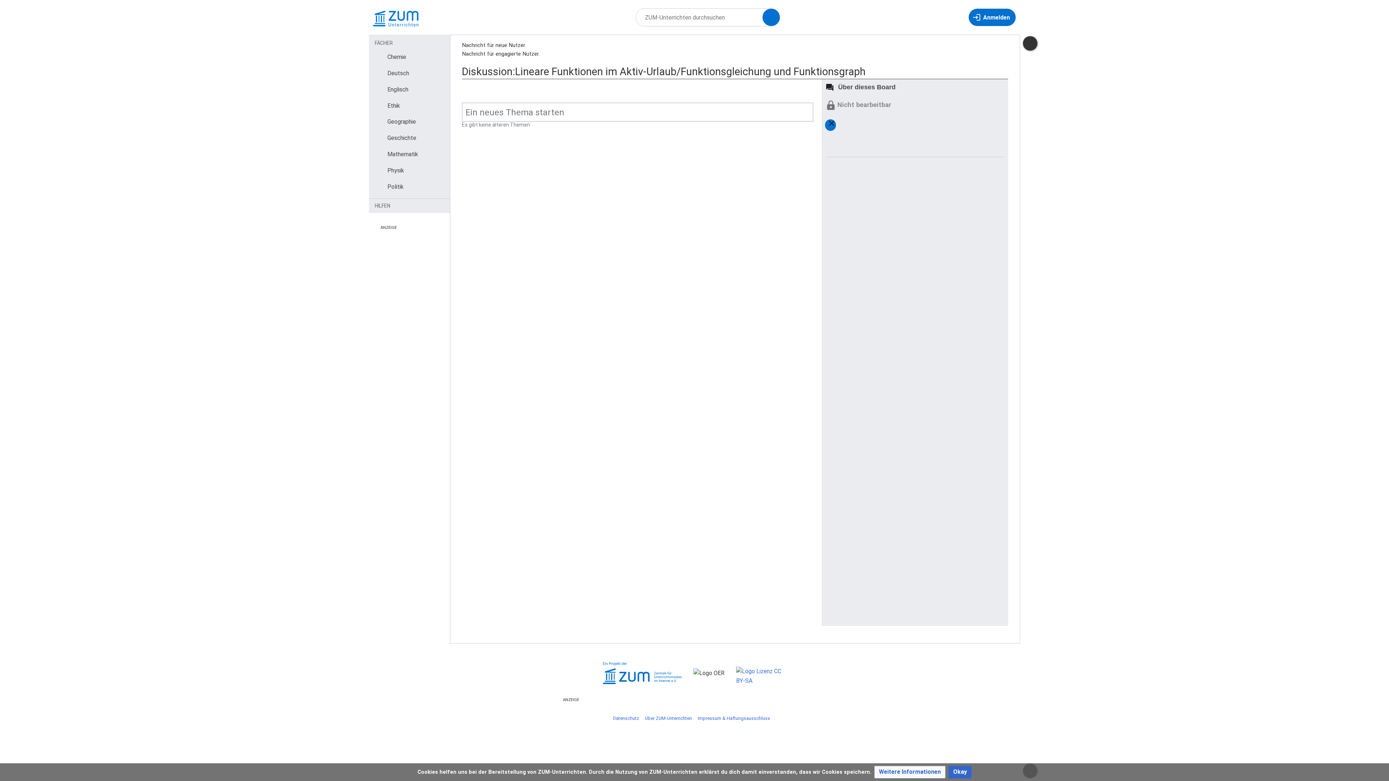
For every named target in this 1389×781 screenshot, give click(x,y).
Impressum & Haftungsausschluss (734, 718)
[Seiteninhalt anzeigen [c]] (1030, 43)
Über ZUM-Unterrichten (668, 718)
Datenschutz (626, 718)
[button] (910, 772)
